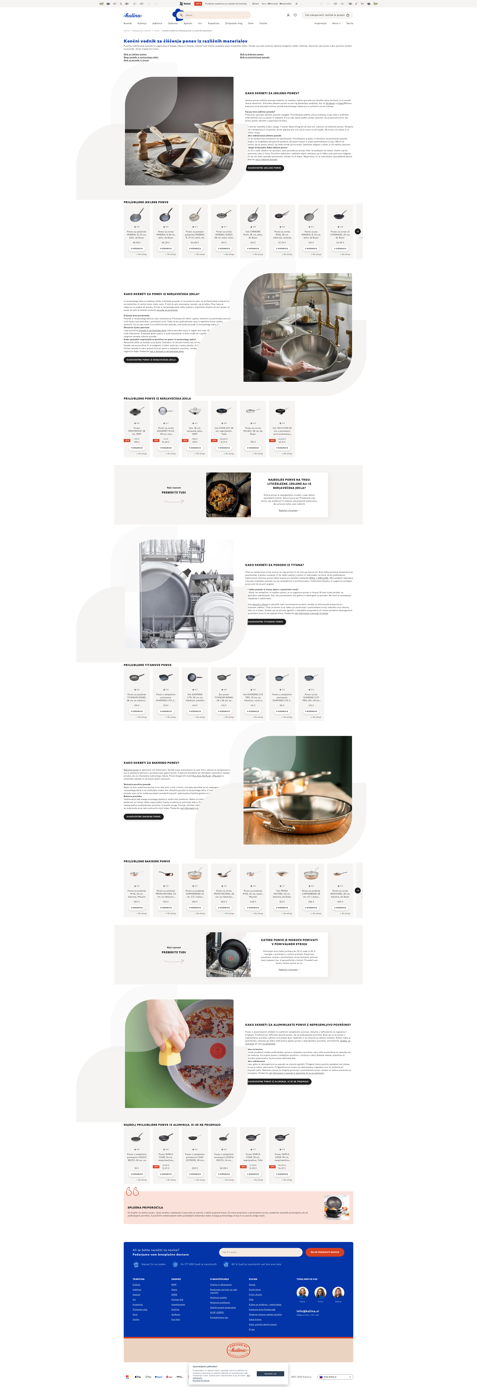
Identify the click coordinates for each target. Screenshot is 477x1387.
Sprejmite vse (270, 1374)
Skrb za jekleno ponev (135, 54)
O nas (252, 1329)
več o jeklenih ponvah (266, 160)
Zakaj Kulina (255, 1320)
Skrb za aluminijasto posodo (255, 57)
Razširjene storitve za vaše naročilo (223, 1291)
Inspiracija (320, 23)
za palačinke (269, 1044)
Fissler (341, 103)
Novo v (336, 23)
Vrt (134, 1300)
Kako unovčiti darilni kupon (263, 1324)
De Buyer (330, 103)
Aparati (136, 1295)
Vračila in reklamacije (221, 1285)
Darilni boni (255, 1290)
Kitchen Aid (177, 1300)
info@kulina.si (308, 1311)
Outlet (136, 1320)
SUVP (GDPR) (217, 1313)
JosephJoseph (178, 1305)
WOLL (312, 578)
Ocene (252, 1285)
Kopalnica (138, 1305)
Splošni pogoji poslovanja (223, 1308)
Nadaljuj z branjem (288, 511)
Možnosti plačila (218, 1298)
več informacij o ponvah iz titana (311, 613)
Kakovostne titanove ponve (265, 622)
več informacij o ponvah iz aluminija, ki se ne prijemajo (296, 1073)
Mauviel (217, 776)
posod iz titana (260, 604)
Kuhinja (136, 1285)
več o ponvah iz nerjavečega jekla (167, 351)
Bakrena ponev (131, 770)
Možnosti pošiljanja (220, 1303)
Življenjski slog (140, 1310)
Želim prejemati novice (325, 1252)
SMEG (174, 1295)
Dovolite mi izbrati (201, 1381)
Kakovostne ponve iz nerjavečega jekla (151, 360)
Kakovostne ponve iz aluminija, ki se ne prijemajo (278, 1082)
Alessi (174, 1290)
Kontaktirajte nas (219, 1318)
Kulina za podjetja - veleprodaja (265, 1305)
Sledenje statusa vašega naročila (265, 1315)
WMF (174, 1285)
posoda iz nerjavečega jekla (152, 331)
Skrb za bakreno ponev (252, 54)
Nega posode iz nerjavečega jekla (141, 57)
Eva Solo (197, 776)
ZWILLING (323, 578)
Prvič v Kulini (255, 1295)
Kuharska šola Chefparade (262, 1310)
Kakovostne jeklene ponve (264, 168)
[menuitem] (128, 24)
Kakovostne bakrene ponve (144, 817)
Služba (343, 1041)
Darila (349, 23)
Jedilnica (137, 1290)
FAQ (251, 1300)
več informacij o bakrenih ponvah (197, 808)
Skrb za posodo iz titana (136, 60)
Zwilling (175, 1310)
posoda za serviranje (167, 310)
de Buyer (175, 1315)
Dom (135, 1315)
